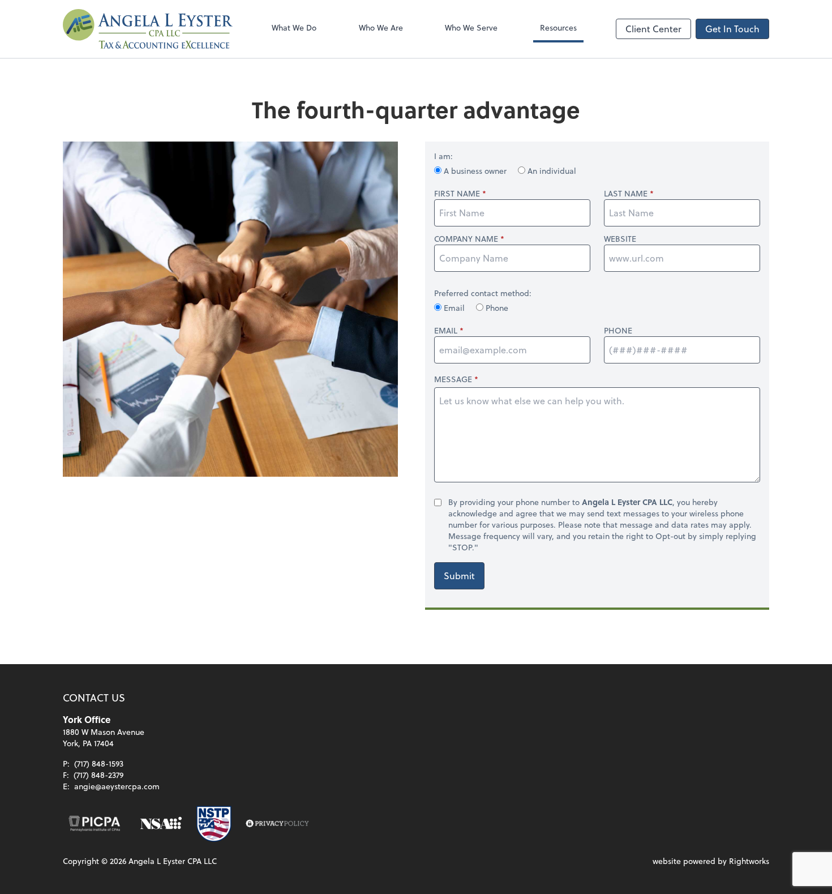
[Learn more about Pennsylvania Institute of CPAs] (94, 824)
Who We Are (381, 27)
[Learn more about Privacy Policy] (277, 824)
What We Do (294, 27)
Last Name (625, 193)
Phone (495, 308)
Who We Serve (471, 27)
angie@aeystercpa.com (117, 786)
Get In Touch (732, 28)
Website (620, 239)
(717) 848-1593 (98, 763)
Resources (558, 27)
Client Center (653, 28)
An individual (550, 171)
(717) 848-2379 (98, 775)
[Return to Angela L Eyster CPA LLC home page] (148, 29)
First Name (457, 193)
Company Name (466, 239)
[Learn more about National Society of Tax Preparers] (214, 824)
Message (453, 379)
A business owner (475, 171)
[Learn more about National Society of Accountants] (161, 824)
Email (454, 308)
